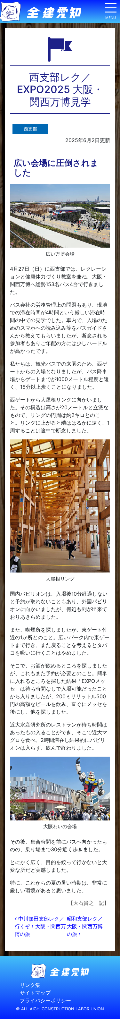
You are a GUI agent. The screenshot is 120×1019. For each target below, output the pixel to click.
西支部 (30, 129)
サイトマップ (35, 992)
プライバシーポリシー (45, 1000)
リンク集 (30, 985)
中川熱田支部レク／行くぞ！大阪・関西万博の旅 (40, 926)
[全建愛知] (40, 11)
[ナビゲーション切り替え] (110, 10)
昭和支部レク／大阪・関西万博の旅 (85, 926)
